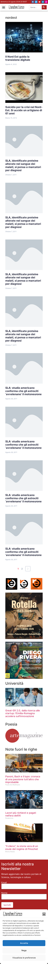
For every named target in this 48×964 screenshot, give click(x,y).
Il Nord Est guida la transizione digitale (17, 58)
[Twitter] (36, 2)
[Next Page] (27, 568)
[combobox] (35, 7)
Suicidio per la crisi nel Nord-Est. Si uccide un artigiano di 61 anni (23, 110)
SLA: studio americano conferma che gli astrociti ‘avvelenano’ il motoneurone (23, 391)
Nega (24, 950)
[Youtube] (39, 2)
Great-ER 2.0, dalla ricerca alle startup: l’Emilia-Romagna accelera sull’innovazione (22, 713)
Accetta (24, 943)
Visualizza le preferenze (24, 957)
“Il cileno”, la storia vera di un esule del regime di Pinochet (21, 847)
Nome (4, 893)
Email (4, 882)
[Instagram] (46, 2)
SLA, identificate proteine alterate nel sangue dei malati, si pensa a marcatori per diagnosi (23, 165)
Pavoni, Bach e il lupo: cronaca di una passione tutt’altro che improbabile (22, 779)
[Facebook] (32, 2)
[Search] (44, 7)
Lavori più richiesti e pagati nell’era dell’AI (20, 814)
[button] (44, 914)
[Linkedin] (42, 2)
